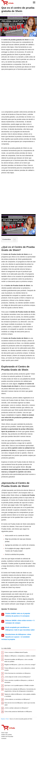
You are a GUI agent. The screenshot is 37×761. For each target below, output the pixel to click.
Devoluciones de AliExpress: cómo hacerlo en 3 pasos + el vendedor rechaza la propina (16, 637)
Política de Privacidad (7, 736)
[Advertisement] (18, 90)
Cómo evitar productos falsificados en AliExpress (18, 711)
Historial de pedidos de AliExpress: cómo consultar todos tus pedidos (18, 660)
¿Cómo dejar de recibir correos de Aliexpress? (17, 677)
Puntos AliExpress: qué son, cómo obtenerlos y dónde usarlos (19, 669)
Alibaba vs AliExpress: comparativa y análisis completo (19, 656)
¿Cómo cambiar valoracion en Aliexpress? (16, 708)
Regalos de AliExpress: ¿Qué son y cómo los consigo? (19, 664)
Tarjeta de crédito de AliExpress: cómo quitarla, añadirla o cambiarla (19, 695)
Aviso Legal (4, 732)
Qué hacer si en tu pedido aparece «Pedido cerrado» (19, 685)
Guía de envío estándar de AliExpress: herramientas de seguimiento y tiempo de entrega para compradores (20, 690)
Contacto (3, 738)
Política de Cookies (6, 734)
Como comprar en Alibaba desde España (16, 652)
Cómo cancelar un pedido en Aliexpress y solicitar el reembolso (19, 681)
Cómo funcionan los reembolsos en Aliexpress (17, 673)
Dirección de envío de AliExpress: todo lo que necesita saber (19, 704)
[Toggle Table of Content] (14, 239)
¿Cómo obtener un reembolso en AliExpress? (17, 699)
